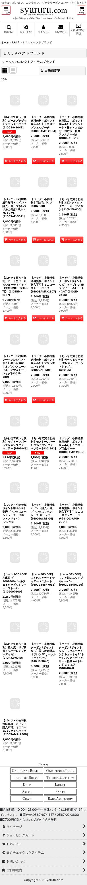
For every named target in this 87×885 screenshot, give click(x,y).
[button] (5, 10)
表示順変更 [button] (52, 71)
